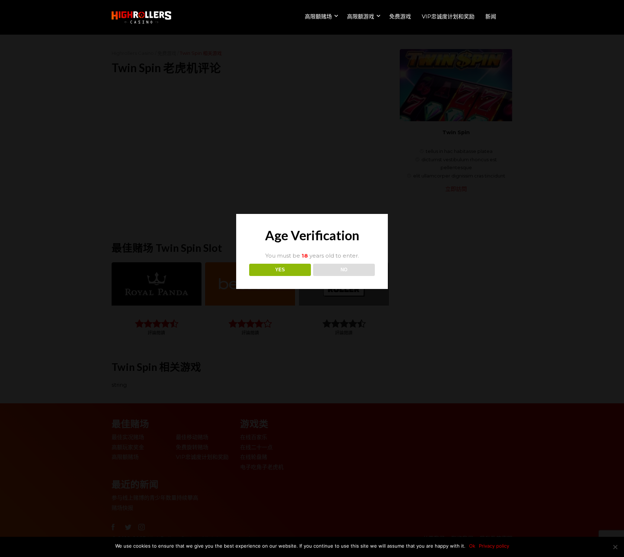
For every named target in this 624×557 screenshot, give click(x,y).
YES (280, 269)
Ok (472, 546)
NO (344, 269)
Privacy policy (494, 546)
